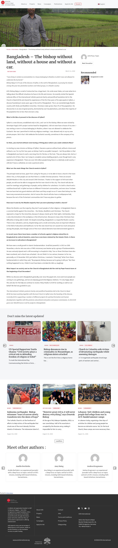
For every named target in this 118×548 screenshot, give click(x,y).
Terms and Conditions (65, 517)
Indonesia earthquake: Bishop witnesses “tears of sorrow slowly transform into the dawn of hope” (23, 414)
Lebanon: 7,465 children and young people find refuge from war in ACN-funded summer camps (94, 414)
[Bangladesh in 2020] (85, 80)
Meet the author (87, 63)
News (39, 4)
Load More (59, 441)
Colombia (53, 345)
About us (24, 4)
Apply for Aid (69, 4)
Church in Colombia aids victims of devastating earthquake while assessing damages (59, 351)
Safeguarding (62, 525)
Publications (58, 4)
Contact (60, 510)
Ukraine (56, 408)
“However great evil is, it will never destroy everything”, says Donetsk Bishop (59, 414)
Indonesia (17, 408)
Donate (78, 4)
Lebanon (87, 408)
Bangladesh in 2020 (97, 77)
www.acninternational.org (21, 540)
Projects (32, 4)
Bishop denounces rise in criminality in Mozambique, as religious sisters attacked (23, 351)
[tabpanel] (24, 343)
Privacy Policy (62, 521)
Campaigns (47, 4)
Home (8, 49)
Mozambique (19, 345)
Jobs (59, 514)
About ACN (39, 510)
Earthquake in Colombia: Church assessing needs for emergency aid (94, 351)
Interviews (15, 49)
